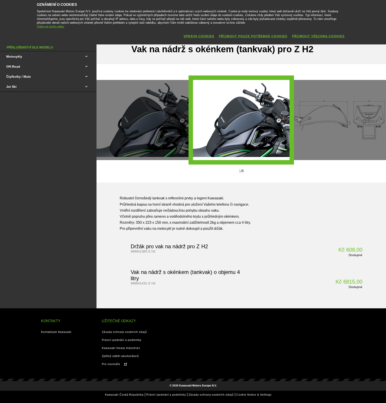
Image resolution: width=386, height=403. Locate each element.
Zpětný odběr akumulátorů (120, 356)
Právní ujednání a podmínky (121, 340)
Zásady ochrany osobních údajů (124, 332)
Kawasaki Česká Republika (124, 394)
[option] (241, 120)
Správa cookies (199, 36)
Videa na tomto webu (50, 26)
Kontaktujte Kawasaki (56, 332)
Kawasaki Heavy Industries (121, 348)
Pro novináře (111, 364)
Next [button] (299, 120)
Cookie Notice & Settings (254, 394)
